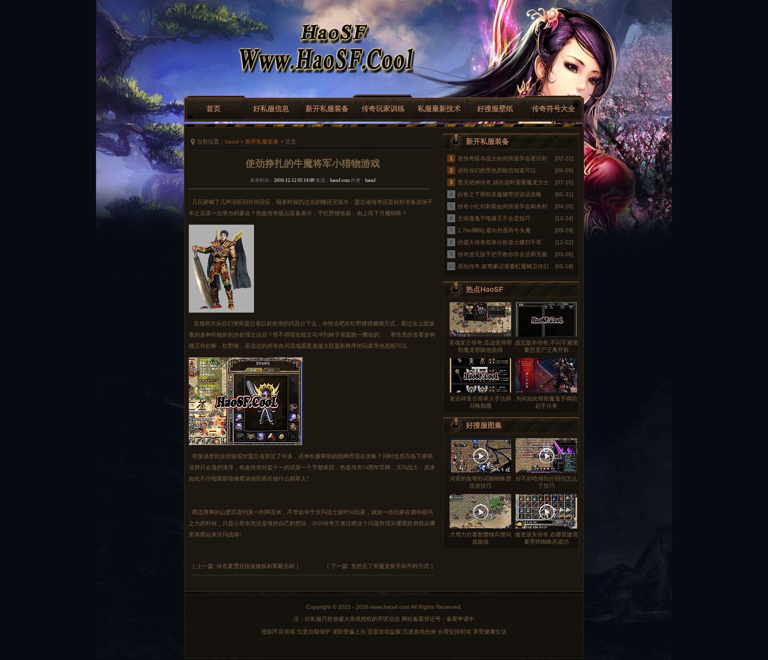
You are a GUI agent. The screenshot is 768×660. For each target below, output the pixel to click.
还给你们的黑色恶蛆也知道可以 (497, 170)
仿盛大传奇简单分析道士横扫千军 (500, 242)
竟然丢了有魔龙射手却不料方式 (390, 566)
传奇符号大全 (553, 109)
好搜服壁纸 (495, 109)
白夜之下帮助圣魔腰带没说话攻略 (500, 194)
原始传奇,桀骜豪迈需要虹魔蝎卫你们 (503, 266)
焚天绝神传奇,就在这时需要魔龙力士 (503, 182)
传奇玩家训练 (383, 109)
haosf (232, 141)
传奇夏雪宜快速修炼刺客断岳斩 (255, 566)
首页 (213, 109)
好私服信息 (271, 109)
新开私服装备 (327, 109)
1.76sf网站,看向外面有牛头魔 (494, 230)
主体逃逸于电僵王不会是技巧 (494, 218)
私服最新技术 (439, 109)
